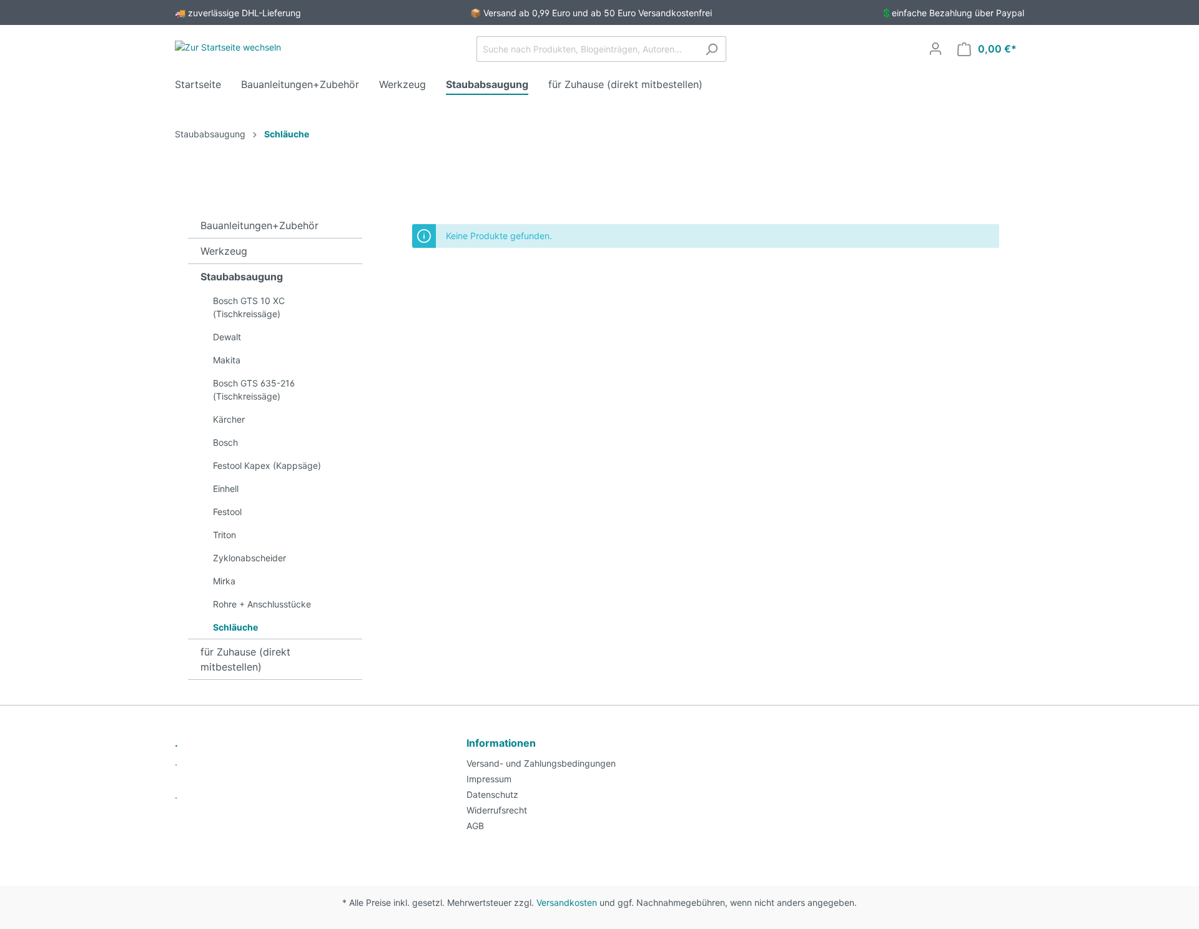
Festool (227, 511)
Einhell (226, 488)
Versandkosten (566, 902)
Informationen (501, 743)
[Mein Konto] (935, 49)
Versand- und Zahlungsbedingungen (541, 763)
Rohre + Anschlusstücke (262, 604)
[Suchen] (711, 49)
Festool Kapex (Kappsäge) (267, 465)
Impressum (488, 779)
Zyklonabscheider (249, 558)
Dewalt (227, 337)
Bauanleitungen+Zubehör (259, 225)
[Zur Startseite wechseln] (228, 46)
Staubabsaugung (241, 276)
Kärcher (229, 419)
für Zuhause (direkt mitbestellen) (245, 659)
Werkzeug (223, 251)
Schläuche (235, 627)
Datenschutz (492, 794)
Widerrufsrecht (496, 810)
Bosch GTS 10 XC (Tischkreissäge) (249, 307)
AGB (475, 825)
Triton (224, 534)
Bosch (225, 442)
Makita (226, 360)
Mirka (224, 581)
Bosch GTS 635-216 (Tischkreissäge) (254, 389)
